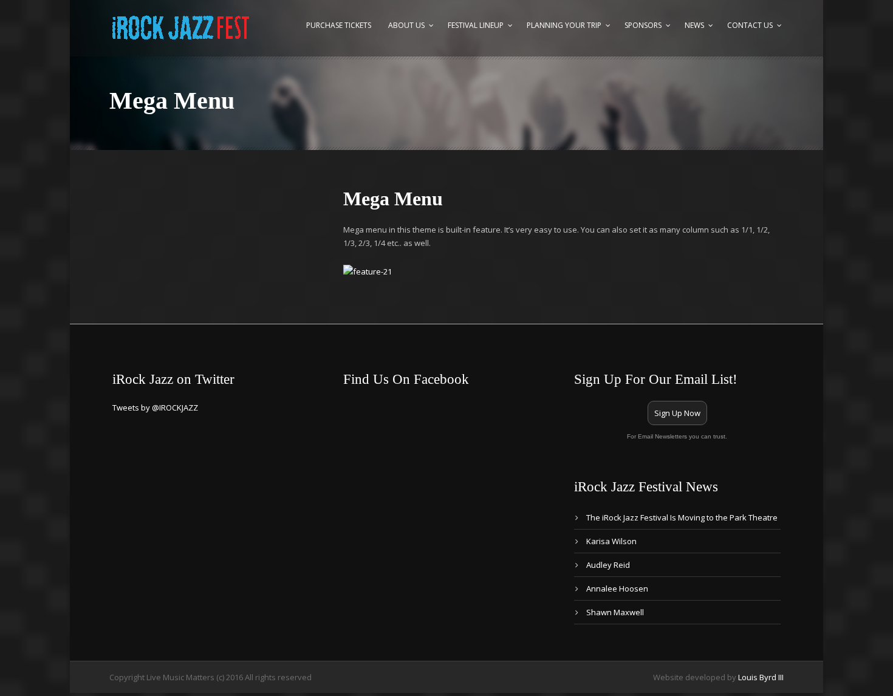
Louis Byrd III (761, 677)
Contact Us (750, 25)
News (694, 25)
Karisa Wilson (611, 541)
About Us (406, 25)
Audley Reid (608, 564)
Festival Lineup (476, 25)
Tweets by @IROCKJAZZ (155, 407)
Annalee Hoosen (617, 588)
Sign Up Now (677, 413)
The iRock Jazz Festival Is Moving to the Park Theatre (682, 517)
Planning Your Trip (564, 25)
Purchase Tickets (338, 25)
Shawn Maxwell (615, 612)
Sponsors (643, 25)
